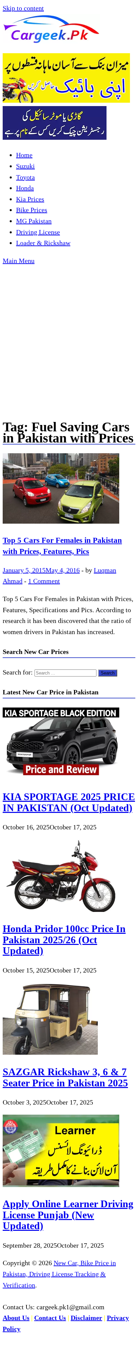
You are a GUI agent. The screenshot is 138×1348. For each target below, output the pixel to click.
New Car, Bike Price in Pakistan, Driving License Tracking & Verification (59, 1273)
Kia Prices (30, 199)
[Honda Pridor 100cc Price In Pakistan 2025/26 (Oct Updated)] (61, 909)
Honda (25, 188)
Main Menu (18, 260)
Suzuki (25, 166)
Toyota (25, 177)
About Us (16, 1317)
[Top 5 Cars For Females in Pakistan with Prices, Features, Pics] (69, 490)
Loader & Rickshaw (43, 242)
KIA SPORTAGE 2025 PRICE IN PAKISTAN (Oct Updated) (69, 802)
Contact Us (50, 1317)
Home (24, 155)
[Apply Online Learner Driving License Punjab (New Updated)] (61, 1184)
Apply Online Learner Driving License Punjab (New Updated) (68, 1214)
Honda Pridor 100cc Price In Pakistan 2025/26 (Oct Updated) (64, 939)
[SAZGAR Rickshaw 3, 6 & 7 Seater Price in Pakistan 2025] (50, 1052)
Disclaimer (86, 1317)
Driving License (38, 232)
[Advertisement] (69, 338)
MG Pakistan (34, 221)
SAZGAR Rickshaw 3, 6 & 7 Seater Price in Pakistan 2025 (65, 1077)
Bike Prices (31, 209)
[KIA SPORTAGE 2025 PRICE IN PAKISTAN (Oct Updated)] (61, 777)
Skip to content (23, 8)
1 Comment (44, 581)
